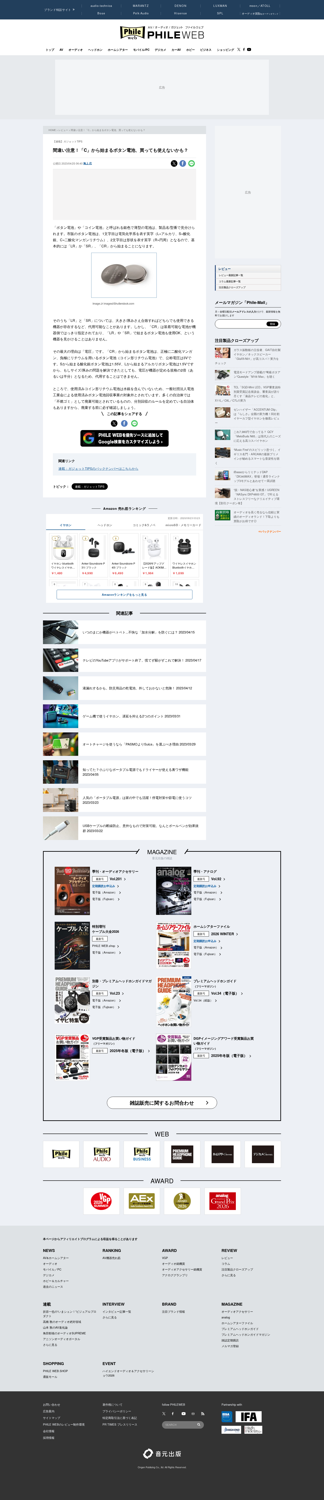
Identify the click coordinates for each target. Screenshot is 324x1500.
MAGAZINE (162, 852)
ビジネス (206, 49)
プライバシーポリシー (116, 1411)
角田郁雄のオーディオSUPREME (64, 1333)
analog (226, 1317)
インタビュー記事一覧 (116, 1311)
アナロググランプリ (175, 1275)
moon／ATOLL (260, 6)
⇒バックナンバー (269, 531)
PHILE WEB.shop (103, 946)
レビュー (63, 130)
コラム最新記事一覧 (230, 281)
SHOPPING (53, 1363)
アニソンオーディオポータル (61, 1339)
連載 (47, 1304)
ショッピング (225, 49)
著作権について (112, 1404)
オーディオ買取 (260, 13)
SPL (220, 13)
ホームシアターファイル (237, 1323)
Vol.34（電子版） (225, 993)
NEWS (49, 1250)
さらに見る (229, 1275)
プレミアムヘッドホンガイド (240, 1329)
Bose (101, 13)
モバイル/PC (141, 49)
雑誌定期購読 (230, 1340)
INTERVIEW (113, 1304)
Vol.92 (216, 878)
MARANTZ (141, 6)
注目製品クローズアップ (232, 287)
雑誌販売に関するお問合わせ (162, 1102)
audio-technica (101, 6)
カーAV (176, 49)
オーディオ (76, 49)
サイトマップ (51, 1418)
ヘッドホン (95, 49)
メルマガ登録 (230, 1346)
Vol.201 (116, 878)
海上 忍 (87, 163)
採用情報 (48, 1438)
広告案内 (48, 1411)
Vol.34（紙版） (203, 1000)
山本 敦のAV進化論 (55, 1327)
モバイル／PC (52, 1269)
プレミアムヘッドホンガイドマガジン (246, 1334)
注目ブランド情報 (173, 1311)
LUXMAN (220, 6)
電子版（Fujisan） (104, 899)
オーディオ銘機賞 (173, 1263)
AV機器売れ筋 (111, 1258)
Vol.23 (115, 993)
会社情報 (48, 1431)
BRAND (169, 1304)
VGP (165, 1258)
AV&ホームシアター (56, 1258)
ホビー (190, 49)
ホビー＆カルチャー (56, 1281)
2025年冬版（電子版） (128, 1050)
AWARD (169, 1250)
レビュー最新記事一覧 (231, 275)
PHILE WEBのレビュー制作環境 (64, 1424)
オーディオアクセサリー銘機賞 (182, 1269)
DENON (180, 6)
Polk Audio (141, 13)
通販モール (50, 1377)
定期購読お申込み (103, 886)
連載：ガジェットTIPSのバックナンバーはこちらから (98, 468)
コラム (226, 1263)
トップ (50, 49)
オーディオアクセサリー (237, 1311)
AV (61, 49)
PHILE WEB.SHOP (55, 1371)
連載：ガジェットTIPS (89, 486)
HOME (52, 130)
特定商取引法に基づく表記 (119, 1418)
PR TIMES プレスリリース (119, 1424)
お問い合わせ (51, 1404)
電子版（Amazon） (104, 892)
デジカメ (160, 49)
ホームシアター (118, 49)
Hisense (180, 13)
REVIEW (229, 1250)
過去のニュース (53, 1286)
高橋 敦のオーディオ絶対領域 (62, 1322)
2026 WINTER (222, 933)
